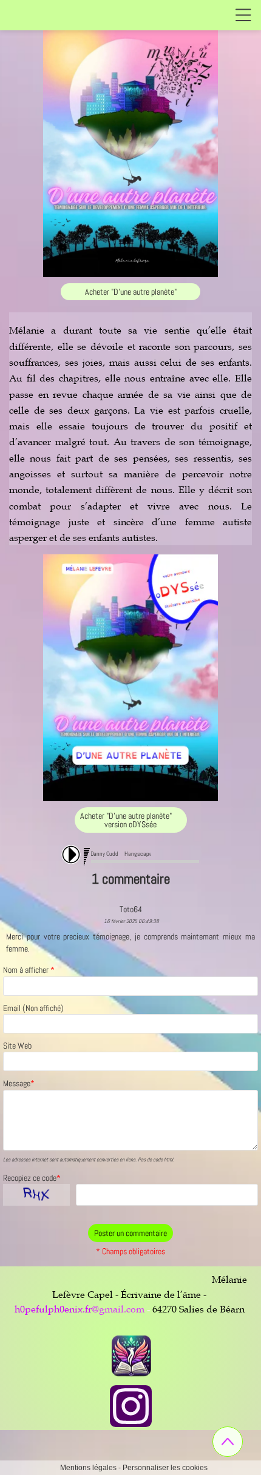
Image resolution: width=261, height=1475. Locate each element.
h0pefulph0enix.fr (53, 1309)
